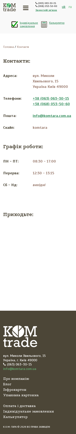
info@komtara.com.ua (52, 115)
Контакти (23, 47)
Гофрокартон (14, 390)
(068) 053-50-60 (47, 6)
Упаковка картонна (21, 395)
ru (70, 6)
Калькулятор (57, 23)
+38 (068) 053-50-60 (51, 104)
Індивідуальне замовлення (29, 24)
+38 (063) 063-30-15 (51, 98)
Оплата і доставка (19, 406)
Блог (7, 384)
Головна (8, 47)
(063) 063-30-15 (46, 3)
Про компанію (16, 379)
